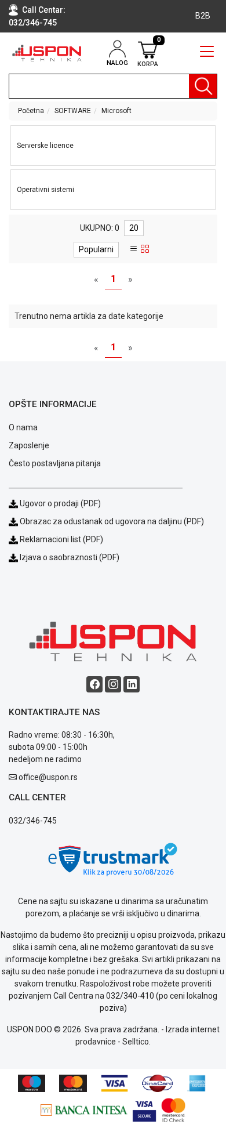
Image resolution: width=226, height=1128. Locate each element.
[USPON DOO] (47, 53)
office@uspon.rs (48, 777)
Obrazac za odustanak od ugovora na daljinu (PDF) (112, 521)
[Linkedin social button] (131, 684)
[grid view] (145, 249)
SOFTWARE (72, 111)
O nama (23, 427)
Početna (31, 111)
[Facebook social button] (94, 684)
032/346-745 (33, 22)
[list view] (133, 249)
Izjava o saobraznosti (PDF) (69, 557)
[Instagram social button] (113, 684)
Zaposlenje (29, 445)
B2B (202, 15)
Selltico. (136, 1041)
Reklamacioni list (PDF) (60, 539)
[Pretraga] (203, 86)
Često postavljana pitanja (55, 463)
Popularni (96, 249)
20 (133, 228)
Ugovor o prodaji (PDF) (59, 503)
